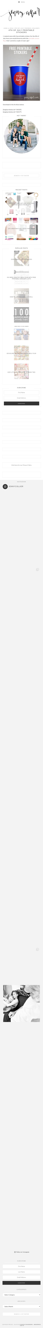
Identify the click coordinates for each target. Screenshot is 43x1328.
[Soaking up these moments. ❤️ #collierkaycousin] (21, 1003)
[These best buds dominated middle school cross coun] (21, 1193)
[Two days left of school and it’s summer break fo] (21, 1155)
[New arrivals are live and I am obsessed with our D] (21, 737)
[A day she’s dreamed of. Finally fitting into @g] (21, 699)
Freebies (28, 28)
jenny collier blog (21, 14)
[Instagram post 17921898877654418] (21, 1041)
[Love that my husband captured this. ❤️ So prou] (21, 927)
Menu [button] (23, 2)
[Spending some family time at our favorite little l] (21, 1079)
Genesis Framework (26, 1324)
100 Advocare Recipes (21, 316)
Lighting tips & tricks (21, 334)
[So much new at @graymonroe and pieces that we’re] (21, 1231)
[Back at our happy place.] (21, 965)
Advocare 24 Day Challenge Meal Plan (21, 353)
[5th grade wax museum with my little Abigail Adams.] (21, 1117)
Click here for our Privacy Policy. (21, 465)
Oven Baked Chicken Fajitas (21, 259)
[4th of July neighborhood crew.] (21, 547)
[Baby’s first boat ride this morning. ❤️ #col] (21, 889)
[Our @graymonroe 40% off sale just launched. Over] (21, 509)
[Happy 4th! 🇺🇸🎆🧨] (21, 623)
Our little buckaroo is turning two (21, 372)
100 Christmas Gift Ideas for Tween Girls (21, 229)
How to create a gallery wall (21, 297)
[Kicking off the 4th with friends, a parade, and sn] (21, 585)
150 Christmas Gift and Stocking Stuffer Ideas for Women (21, 204)
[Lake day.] (21, 851)
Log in (22, 1325)
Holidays (36, 28)
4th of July (19, 28)
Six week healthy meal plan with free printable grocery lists (21, 278)
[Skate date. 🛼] (21, 775)
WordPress (37, 1324)
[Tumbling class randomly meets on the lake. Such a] (21, 813)
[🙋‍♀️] (21, 661)
